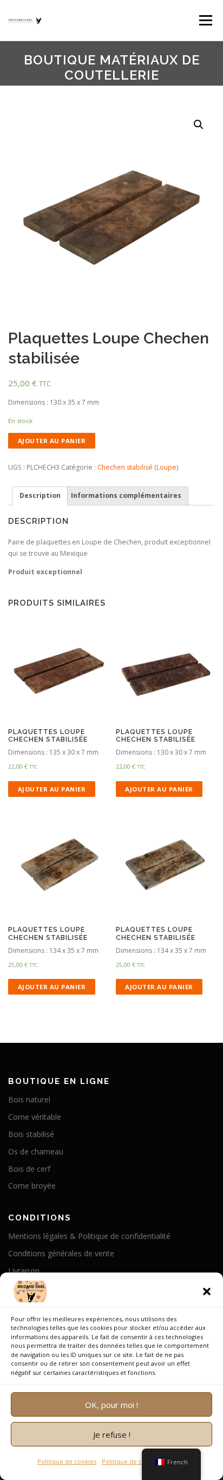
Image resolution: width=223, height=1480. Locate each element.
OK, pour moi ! (111, 1404)
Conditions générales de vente (61, 1253)
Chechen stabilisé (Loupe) (137, 467)
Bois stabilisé (31, 1134)
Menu (205, 20)
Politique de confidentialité (141, 1461)
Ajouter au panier (52, 441)
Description (40, 495)
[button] (206, 1291)
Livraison (24, 1270)
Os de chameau (35, 1151)
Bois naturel (29, 1099)
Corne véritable (34, 1117)
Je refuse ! (111, 1434)
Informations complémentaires (126, 495)
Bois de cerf (29, 1169)
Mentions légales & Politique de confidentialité (89, 1236)
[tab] (40, 495)
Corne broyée (32, 1185)
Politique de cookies (66, 1461)
